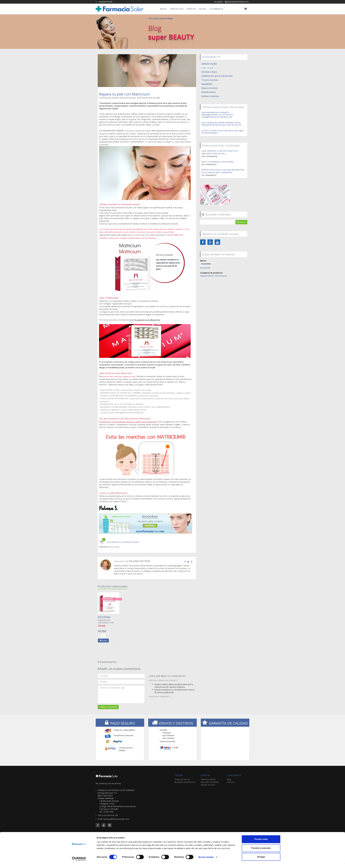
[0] (101, 542)
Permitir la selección (261, 848)
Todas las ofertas (208, 779)
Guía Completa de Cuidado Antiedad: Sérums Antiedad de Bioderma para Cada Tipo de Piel (221, 123)
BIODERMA (205, 268)
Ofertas (191, 8)
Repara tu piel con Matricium (124, 94)
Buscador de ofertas (210, 782)
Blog (229, 779)
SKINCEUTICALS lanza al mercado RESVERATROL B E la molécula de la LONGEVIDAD (223, 171)
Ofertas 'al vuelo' (208, 784)
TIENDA (179, 775)
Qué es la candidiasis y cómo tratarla (217, 161)
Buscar (242, 222)
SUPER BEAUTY (211, 57)
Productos (176, 8)
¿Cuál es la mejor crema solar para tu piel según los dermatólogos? (222, 131)
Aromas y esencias (210, 96)
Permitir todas (261, 839)
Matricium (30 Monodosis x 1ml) (106, 620)
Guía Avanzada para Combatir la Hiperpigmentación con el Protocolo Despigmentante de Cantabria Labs (217, 114)
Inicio (163, 8)
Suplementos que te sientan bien (217, 76)
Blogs (202, 8)
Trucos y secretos (209, 80)
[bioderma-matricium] (145, 266)
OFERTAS (205, 775)
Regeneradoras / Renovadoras (213, 275)
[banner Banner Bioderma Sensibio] (215, 194)
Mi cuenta (218, 2)
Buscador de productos (238, 2)
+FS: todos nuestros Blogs (160, 18)
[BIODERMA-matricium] (145, 341)
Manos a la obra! (209, 88)
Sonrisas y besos (209, 72)
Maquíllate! (206, 84)
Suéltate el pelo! (209, 63)
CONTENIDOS (234, 775)
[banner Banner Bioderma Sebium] (145, 524)
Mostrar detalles (206, 857)
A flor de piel (114, 547)
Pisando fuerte (208, 92)
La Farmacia (216, 8)
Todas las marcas (182, 779)
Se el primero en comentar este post (123, 542)
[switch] (140, 857)
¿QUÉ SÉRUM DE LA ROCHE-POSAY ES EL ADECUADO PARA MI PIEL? (219, 152)
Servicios (231, 782)
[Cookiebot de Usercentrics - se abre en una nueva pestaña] (79, 859)
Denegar (261, 857)
